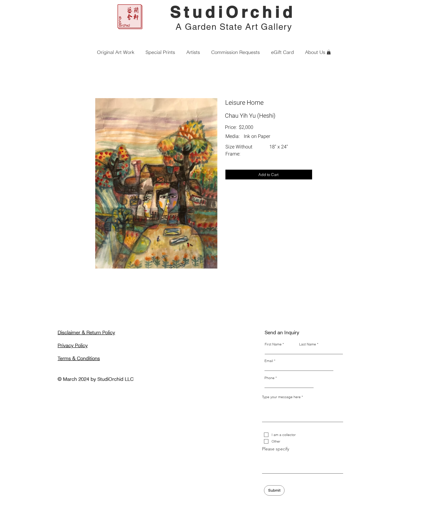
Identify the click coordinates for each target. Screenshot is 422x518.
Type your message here (281, 397)
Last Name (307, 344)
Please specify (275, 449)
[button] (329, 52)
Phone (269, 378)
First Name (273, 344)
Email (268, 361)
